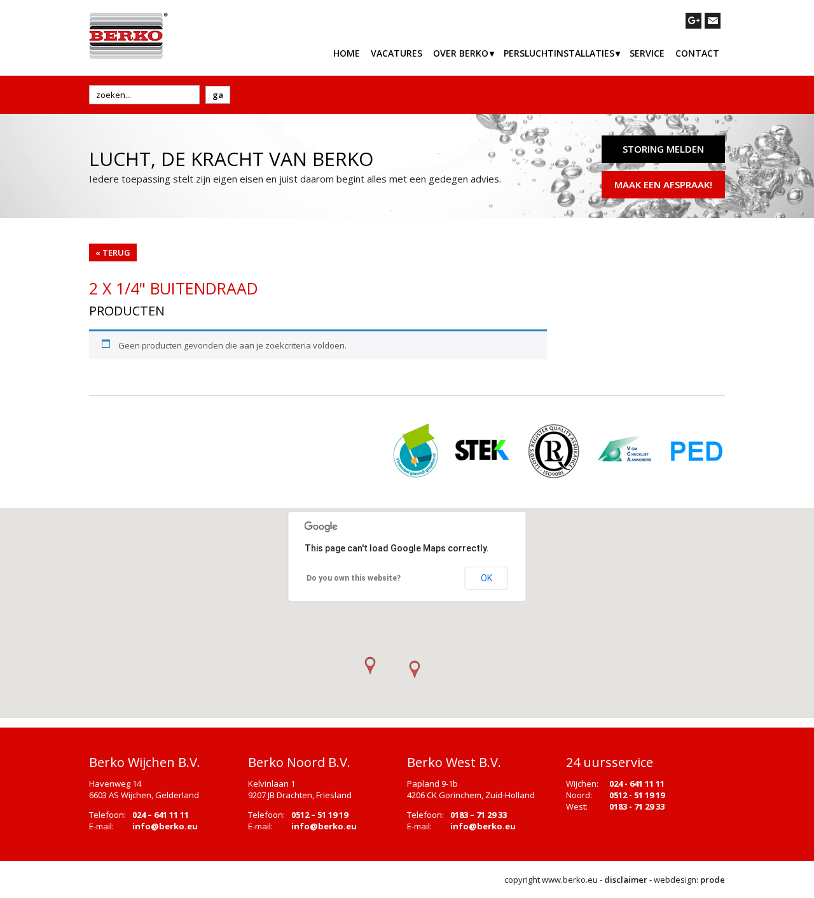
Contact (697, 53)
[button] (414, 670)
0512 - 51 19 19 (637, 795)
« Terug (112, 252)
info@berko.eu (165, 826)
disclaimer (625, 879)
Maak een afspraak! (663, 184)
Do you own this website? (354, 578)
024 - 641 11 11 (637, 783)
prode (712, 879)
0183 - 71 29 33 (637, 806)
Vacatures (396, 53)
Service (647, 53)
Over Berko (460, 53)
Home (346, 53)
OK (486, 578)
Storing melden (663, 148)
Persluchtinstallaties (559, 53)
